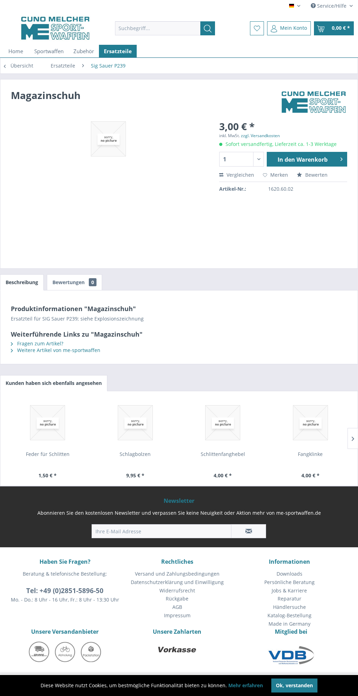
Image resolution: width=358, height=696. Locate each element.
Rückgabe (177, 598)
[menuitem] (165, 28)
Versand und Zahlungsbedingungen (177, 573)
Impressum (177, 615)
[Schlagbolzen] (135, 422)
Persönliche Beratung (289, 582)
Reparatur (289, 598)
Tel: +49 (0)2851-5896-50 (64, 590)
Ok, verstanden (294, 685)
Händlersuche (289, 607)
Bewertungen (73, 282)
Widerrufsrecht (177, 590)
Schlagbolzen (135, 454)
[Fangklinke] (310, 422)
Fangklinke (310, 454)
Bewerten (316, 174)
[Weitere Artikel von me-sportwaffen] (313, 102)
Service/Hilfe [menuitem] (332, 5)
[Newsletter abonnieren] (248, 531)
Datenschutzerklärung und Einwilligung (177, 582)
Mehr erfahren (245, 685)
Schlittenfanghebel (223, 454)
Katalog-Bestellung (289, 615)
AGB (177, 607)
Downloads (289, 573)
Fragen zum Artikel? (39, 343)
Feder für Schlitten (48, 454)
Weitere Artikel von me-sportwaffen (58, 350)
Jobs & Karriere (289, 590)
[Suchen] (207, 28)
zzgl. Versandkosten (260, 136)
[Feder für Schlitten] (47, 422)
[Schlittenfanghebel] (222, 422)
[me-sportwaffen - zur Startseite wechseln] (55, 28)
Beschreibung (22, 282)
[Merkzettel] (257, 28)
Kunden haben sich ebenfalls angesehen (54, 383)
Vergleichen (239, 174)
